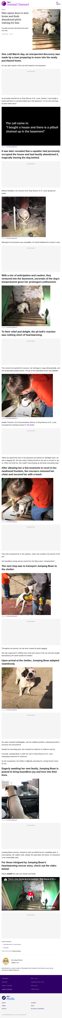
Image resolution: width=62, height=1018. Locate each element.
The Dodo (30, 425)
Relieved (4, 982)
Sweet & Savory (7, 985)
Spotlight (34, 985)
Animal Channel (7, 989)
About (4, 1003)
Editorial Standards (16, 951)
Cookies (33, 1003)
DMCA (32, 1006)
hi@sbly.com (15, 962)
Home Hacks (35, 989)
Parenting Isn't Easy (37, 982)
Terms (4, 1006)
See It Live (34, 978)
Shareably (5, 978)
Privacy (4, 1008)
